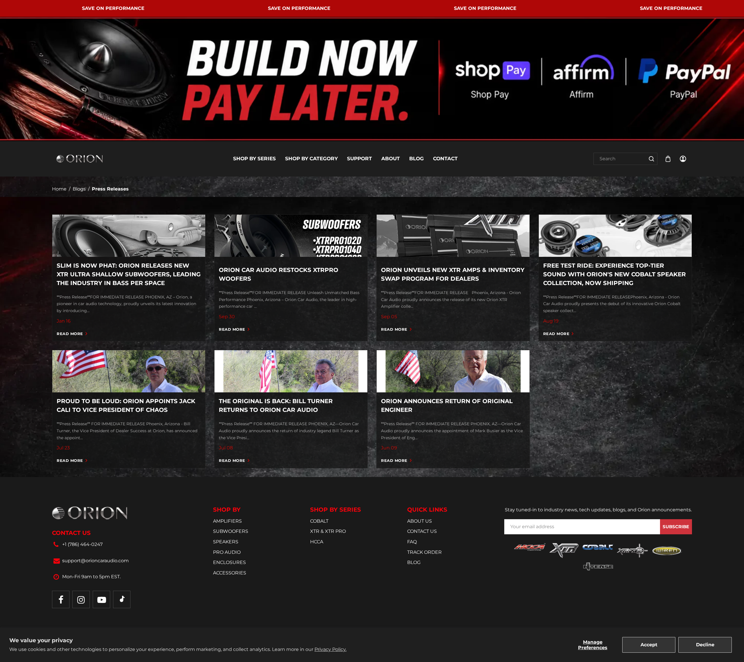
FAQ (412, 541)
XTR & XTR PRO (328, 531)
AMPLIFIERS (227, 521)
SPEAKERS (225, 541)
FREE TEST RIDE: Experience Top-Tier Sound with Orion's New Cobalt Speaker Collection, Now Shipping (614, 274)
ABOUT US (419, 521)
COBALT (319, 521)
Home (59, 189)
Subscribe (676, 526)
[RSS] (121, 599)
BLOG (414, 562)
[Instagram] (81, 599)
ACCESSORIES (229, 573)
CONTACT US (422, 531)
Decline (705, 644)
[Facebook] (60, 599)
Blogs (79, 189)
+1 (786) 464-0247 (82, 544)
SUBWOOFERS (230, 531)
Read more (70, 333)
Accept (649, 644)
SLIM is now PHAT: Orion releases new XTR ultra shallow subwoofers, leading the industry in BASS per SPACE (129, 274)
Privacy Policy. (330, 649)
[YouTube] (101, 599)
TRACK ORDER (424, 552)
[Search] (651, 159)
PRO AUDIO (227, 552)
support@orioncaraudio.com (95, 560)
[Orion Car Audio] (79, 158)
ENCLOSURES (229, 562)
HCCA (316, 541)
